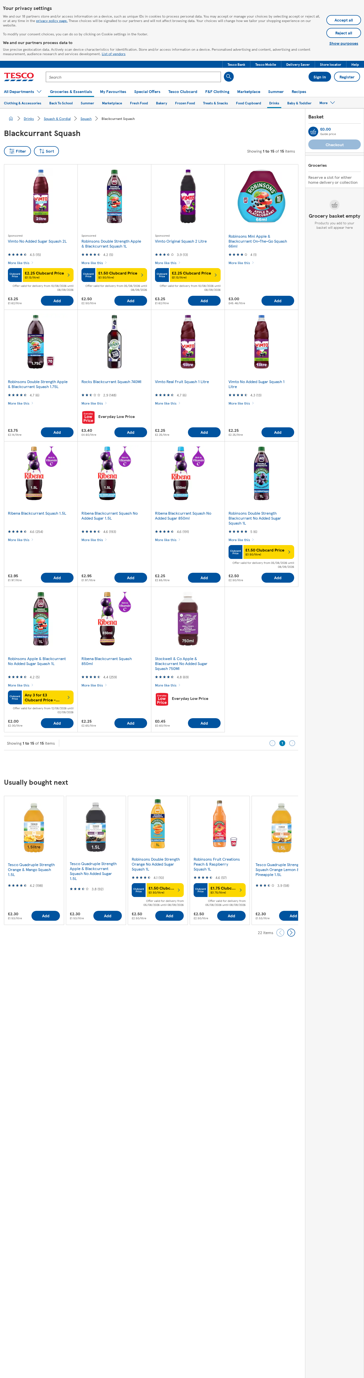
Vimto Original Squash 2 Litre (181, 241)
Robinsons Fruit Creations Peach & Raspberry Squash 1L (217, 864)
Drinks (29, 118)
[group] (34, 860)
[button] (236, 64)
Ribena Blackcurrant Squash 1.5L (37, 513)
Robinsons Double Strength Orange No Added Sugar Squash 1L (156, 864)
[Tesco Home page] (19, 76)
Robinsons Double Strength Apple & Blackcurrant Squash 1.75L (38, 384)
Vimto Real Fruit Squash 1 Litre (182, 381)
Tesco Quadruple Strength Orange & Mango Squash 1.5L (31, 869)
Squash (86, 118)
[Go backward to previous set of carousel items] (280, 933)
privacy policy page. (52, 20)
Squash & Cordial (57, 118)
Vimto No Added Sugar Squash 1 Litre (257, 384)
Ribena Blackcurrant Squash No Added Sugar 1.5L (109, 515)
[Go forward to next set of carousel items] (291, 933)
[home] (11, 118)
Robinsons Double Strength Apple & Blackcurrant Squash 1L (111, 243)
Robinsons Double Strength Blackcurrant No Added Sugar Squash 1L (255, 518)
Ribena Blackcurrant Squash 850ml (106, 661)
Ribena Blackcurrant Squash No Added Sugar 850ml (183, 515)
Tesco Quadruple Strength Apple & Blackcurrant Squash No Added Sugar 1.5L (93, 871)
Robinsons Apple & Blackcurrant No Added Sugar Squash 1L (37, 661)
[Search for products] (229, 77)
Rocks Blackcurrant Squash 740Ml (111, 381)
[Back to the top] (184, 762)
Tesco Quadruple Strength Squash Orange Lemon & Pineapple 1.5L (279, 869)
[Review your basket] (313, 132)
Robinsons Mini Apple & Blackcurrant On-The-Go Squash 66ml (258, 241)
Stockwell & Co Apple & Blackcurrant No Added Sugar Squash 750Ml (181, 663)
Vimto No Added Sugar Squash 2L (37, 241)
